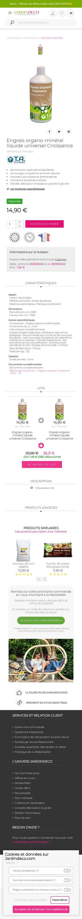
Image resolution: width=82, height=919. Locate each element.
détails (11, 862)
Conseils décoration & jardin (33, 808)
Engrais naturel (52, 37)
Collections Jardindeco (30, 803)
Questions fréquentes (29, 732)
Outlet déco (23, 788)
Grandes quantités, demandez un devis (40, 747)
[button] (19, 222)
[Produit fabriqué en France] (44, 237)
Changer (61, 259)
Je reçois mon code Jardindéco (41, 620)
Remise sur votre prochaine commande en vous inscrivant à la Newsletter (41, 593)
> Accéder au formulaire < (31, 842)
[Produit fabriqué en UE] (15, 237)
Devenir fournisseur (28, 813)
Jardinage (13, 37)
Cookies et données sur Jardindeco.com (27, 856)
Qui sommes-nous (27, 773)
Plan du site (22, 817)
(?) (37, 870)
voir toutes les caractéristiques (27, 188)
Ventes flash (23, 783)
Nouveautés (22, 793)
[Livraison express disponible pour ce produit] (29, 237)
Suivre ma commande (29, 727)
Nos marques (23, 798)
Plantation (30, 37)
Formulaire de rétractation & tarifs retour (42, 737)
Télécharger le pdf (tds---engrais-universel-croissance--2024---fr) (40, 372)
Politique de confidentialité (33, 752)
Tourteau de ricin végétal (23, 565)
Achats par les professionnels (34, 742)
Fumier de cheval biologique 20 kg (57, 565)
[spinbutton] (14, 224)
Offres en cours (25, 778)
